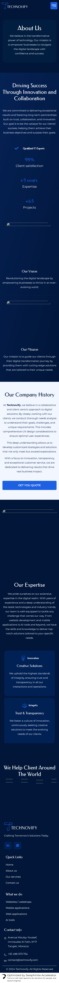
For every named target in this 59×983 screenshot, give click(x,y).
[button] (53, 5)
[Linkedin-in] (8, 845)
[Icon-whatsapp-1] (17, 845)
